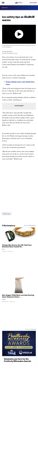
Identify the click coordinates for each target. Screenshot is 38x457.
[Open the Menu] (3, 2)
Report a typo (6, 213)
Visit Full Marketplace (30, 225)
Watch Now (33, 2)
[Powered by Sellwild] (33, 329)
